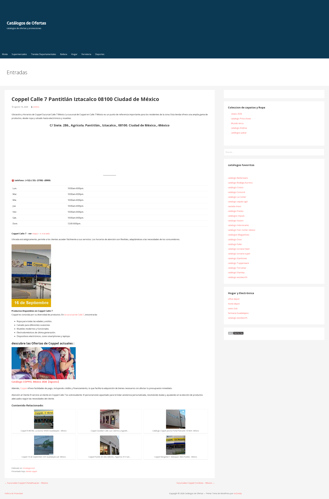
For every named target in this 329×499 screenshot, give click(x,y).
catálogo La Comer (237, 197)
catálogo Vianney (236, 272)
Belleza (63, 54)
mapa (35, 233)
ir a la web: (45, 233)
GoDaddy (238, 493)
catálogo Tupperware (238, 263)
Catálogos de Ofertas (26, 23)
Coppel (23, 388)
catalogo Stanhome (237, 258)
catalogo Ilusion (235, 220)
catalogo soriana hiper (239, 248)
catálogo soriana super (239, 253)
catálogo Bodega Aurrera (240, 182)
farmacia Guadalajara (238, 313)
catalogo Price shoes (241, 118)
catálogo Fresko (235, 211)
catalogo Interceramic (238, 225)
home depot (234, 303)
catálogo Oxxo (235, 239)
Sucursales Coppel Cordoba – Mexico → (196, 483)
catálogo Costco (235, 187)
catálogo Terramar (237, 267)
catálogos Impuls (236, 215)
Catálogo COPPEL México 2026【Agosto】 (36, 381)
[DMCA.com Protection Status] (236, 333)
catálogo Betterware (238, 178)
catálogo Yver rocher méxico (241, 230)
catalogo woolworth (237, 317)
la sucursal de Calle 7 (74, 314)
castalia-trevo (234, 206)
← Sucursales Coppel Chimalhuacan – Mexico (26, 483)
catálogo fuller (235, 244)
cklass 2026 (236, 113)
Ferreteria (86, 54)
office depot (233, 299)
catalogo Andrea (239, 128)
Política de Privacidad (14, 493)
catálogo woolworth (238, 277)
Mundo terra (237, 123)
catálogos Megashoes (238, 234)
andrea (36, 107)
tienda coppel (31, 471)
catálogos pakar (239, 132)
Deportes (99, 54)
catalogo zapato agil (238, 201)
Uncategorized (29, 468)
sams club (232, 308)
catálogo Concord (236, 192)
